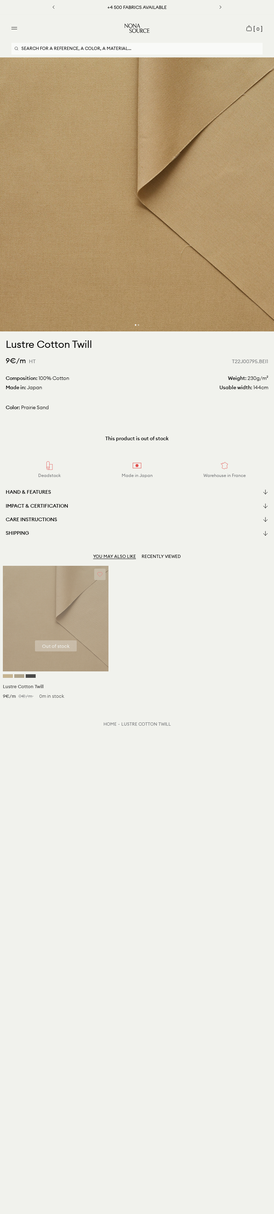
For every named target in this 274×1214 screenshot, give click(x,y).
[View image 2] (138, 325)
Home (110, 724)
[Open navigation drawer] (14, 28)
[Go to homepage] (137, 28)
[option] (137, 194)
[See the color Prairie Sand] (8, 676)
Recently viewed (161, 556)
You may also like (114, 556)
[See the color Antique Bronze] (19, 676)
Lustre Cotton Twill (146, 724)
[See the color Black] (31, 676)
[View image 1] (135, 325)
